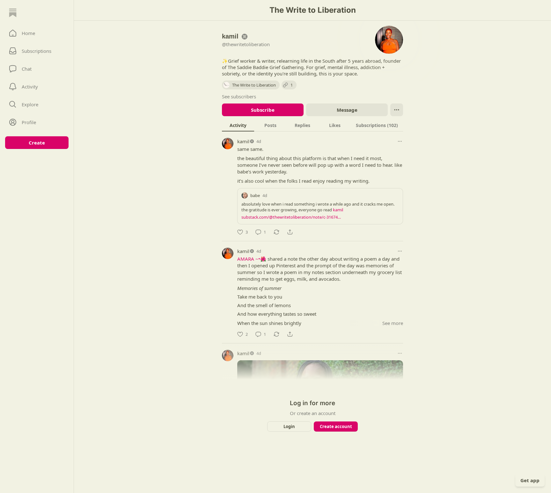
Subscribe (263, 110)
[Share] (289, 232)
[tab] (238, 125)
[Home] (12, 12)
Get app (530, 480)
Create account (336, 426)
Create (37, 142)
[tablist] (312, 125)
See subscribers (239, 96)
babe (255, 195)
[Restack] (276, 232)
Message (347, 110)
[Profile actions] (396, 109)
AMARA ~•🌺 (251, 259)
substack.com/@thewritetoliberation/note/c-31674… (291, 217)
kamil (243, 141)
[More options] (400, 141)
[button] (37, 33)
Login (289, 426)
